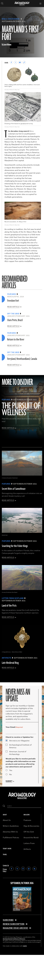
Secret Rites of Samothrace (13, 489)
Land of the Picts (9, 606)
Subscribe (8, 920)
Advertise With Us (10, 832)
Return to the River (15, 340)
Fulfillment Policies (11, 837)
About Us (7, 820)
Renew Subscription (13, 924)
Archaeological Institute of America (20, 746)
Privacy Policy (5, 870)
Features (27, 820)
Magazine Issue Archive (15, 928)
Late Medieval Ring (10, 663)
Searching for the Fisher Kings (15, 546)
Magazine (19, 740)
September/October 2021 (13, 21)
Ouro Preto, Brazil (15, 320)
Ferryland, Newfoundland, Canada (22, 359)
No (10, 774)
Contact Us (6, 865)
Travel (5, 854)
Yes (10, 770)
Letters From (29, 843)
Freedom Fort (13, 301)
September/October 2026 (22, 883)
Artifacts (27, 849)
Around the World (31, 837)
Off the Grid (29, 832)
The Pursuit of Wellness (21, 409)
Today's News (7, 849)
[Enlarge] (38, 70)
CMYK (25, 946)
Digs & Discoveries (11, 19)
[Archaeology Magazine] (22, 799)
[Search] (4, 806)
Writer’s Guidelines (11, 826)
